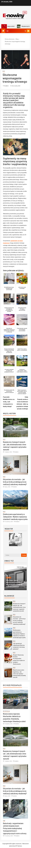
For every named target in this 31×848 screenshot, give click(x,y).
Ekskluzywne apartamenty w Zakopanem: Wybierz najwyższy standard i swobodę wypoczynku (15, 516)
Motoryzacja (6, 711)
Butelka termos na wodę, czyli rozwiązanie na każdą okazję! (8, 401)
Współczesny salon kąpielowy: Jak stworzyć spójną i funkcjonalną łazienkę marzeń (19, 673)
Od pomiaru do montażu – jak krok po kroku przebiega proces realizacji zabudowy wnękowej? (15, 481)
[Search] (25, 31)
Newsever (25, 843)
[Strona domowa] (3, 31)
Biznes (8, 579)
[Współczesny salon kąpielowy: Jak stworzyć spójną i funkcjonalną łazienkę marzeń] (8, 672)
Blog (4, 71)
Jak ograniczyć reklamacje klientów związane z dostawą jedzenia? (19, 646)
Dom (18, 579)
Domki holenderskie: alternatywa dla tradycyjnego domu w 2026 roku (15, 584)
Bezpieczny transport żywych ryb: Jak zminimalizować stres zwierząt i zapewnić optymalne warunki (19, 607)
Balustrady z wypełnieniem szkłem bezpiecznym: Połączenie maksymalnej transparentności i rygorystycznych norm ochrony (14, 828)
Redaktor (6, 85)
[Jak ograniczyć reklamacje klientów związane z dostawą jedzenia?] (8, 645)
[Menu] (7, 31)
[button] (7, 31)
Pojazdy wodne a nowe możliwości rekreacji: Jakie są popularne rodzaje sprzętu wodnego (22, 403)
